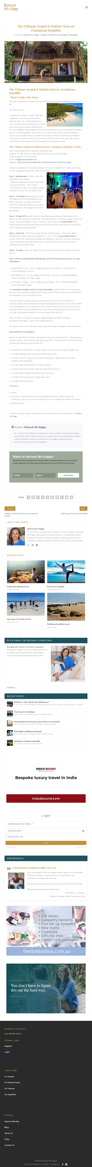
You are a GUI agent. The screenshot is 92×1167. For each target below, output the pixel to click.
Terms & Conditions (33, 1164)
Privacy (46, 1164)
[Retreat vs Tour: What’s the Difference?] (10, 704)
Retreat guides (41, 704)
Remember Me (16, 836)
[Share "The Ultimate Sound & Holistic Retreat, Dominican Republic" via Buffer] (57, 497)
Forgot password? (80, 847)
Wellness (80, 704)
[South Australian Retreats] (26, 571)
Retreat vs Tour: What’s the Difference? (31, 702)
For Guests (9, 1077)
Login (46, 843)
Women (50, 714)
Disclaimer (55, 1164)
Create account (11, 847)
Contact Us (9, 1145)
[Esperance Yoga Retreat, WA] (26, 604)
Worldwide (73, 35)
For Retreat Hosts (12, 1082)
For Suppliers (10, 1094)
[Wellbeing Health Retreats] (66, 607)
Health (33, 724)
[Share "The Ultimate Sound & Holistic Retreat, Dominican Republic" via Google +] (38, 497)
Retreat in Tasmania (55, 586)
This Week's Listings (42, 724)
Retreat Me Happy (31, 35)
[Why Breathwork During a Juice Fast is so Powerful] (10, 723)
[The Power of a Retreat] (10, 714)
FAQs (7, 1139)
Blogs (33, 704)
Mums (38, 714)
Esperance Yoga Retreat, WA (19, 619)
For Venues (9, 1088)
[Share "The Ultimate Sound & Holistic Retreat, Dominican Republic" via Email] (66, 497)
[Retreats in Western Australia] (10, 743)
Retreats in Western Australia (27, 741)
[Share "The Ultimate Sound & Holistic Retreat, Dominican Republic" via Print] (71, 497)
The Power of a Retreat (24, 712)
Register (8, 1046)
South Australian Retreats (18, 586)
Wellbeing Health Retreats (58, 624)
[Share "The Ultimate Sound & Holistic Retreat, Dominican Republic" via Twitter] (33, 497)
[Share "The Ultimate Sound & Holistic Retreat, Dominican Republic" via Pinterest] (47, 497)
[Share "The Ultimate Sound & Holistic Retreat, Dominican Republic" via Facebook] (28, 497)
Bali (25, 734)
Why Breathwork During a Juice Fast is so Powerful (37, 722)
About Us (9, 1133)
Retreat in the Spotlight (58, 35)
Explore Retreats (12, 1121)
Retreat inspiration (69, 704)
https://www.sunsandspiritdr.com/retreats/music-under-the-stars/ (44, 162)
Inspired (44, 35)
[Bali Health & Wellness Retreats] (10, 733)
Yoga (51, 734)
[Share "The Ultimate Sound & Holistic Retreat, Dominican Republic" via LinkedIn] (52, 497)
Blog (7, 1127)
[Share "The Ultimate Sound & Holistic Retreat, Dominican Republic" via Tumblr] (42, 497)
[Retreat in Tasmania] (66, 571)
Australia (27, 704)
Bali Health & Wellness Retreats (28, 731)
